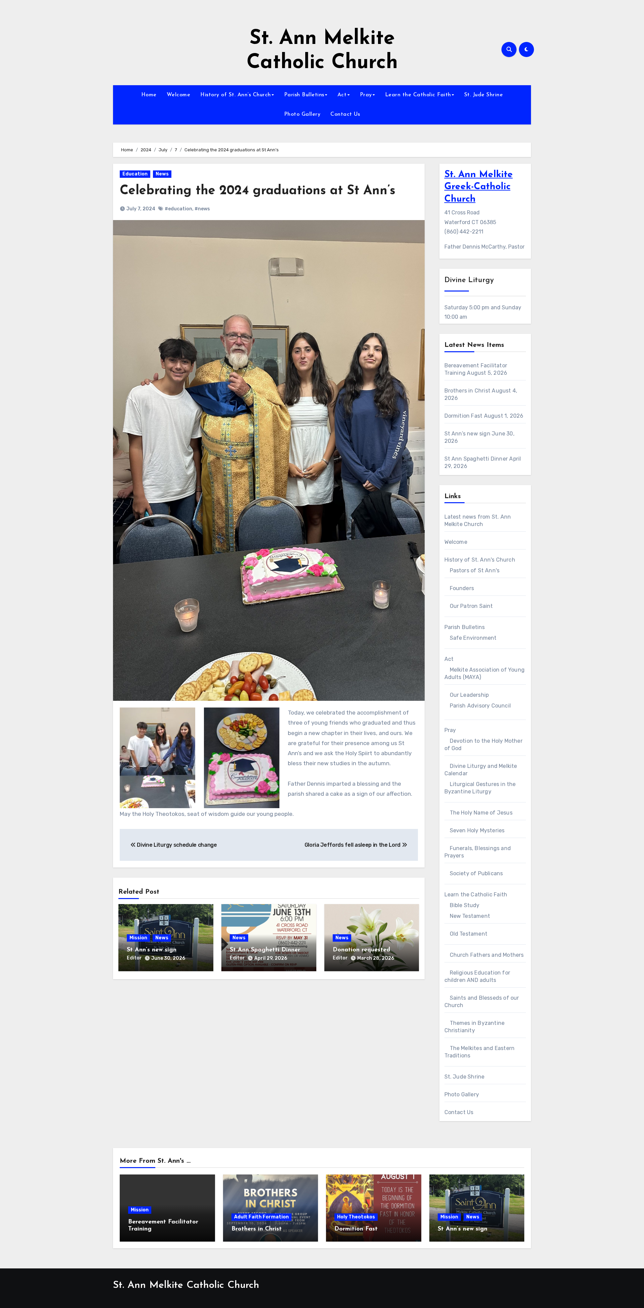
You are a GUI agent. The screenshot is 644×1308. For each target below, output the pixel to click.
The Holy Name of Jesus (481, 812)
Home (149, 95)
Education (135, 174)
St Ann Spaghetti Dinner (265, 950)
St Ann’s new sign (151, 950)
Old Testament (469, 934)
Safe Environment (473, 638)
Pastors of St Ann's (475, 570)
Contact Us (345, 114)
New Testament (470, 916)
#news (202, 209)
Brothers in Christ (467, 390)
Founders (462, 588)
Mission (138, 938)
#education (178, 209)
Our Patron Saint (471, 606)
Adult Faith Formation (261, 1217)
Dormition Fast (463, 416)
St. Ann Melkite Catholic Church (186, 1285)
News (162, 174)
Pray (366, 95)
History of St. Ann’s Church (235, 95)
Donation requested (361, 950)
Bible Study (465, 905)
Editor (134, 958)
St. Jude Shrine (483, 95)
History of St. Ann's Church (479, 560)
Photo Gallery (302, 114)
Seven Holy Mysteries (477, 830)
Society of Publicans (476, 873)
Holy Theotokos (356, 1217)
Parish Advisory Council (480, 705)
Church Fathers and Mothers (487, 955)
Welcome (179, 95)
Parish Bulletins (304, 95)
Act (342, 95)
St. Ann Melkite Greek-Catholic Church (478, 187)
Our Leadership (469, 695)
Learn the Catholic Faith (418, 95)
